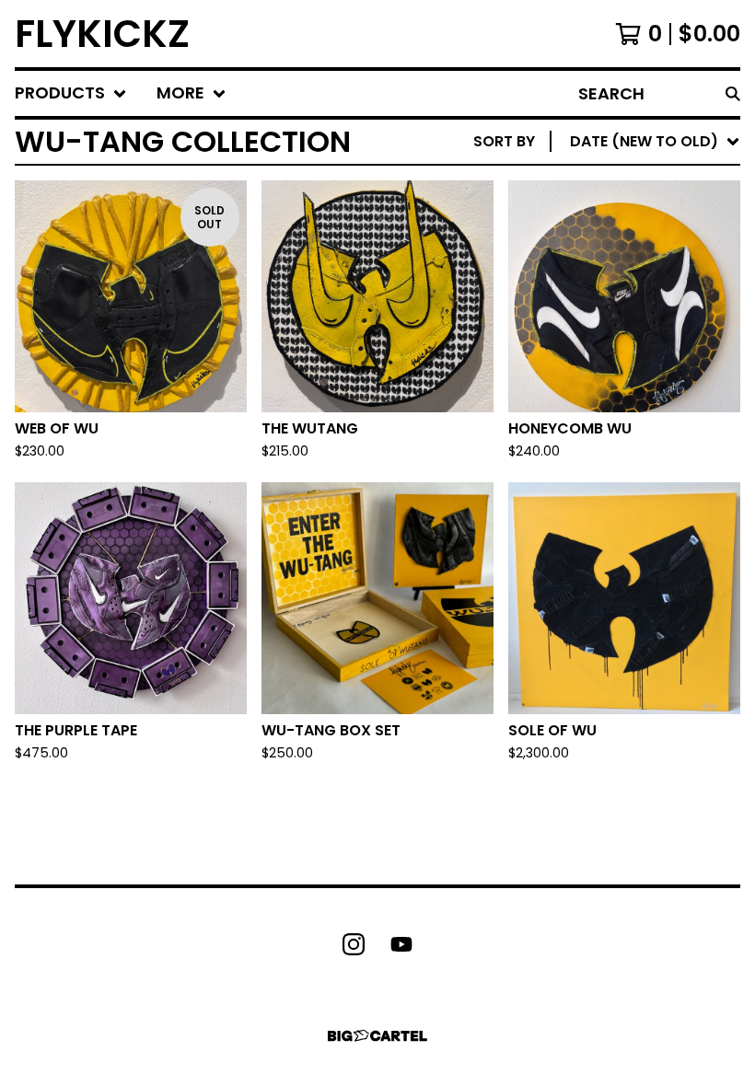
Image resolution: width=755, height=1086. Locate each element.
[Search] (733, 93)
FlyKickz (102, 33)
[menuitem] (71, 93)
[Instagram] (353, 944)
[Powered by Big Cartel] (377, 1035)
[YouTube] (401, 944)
